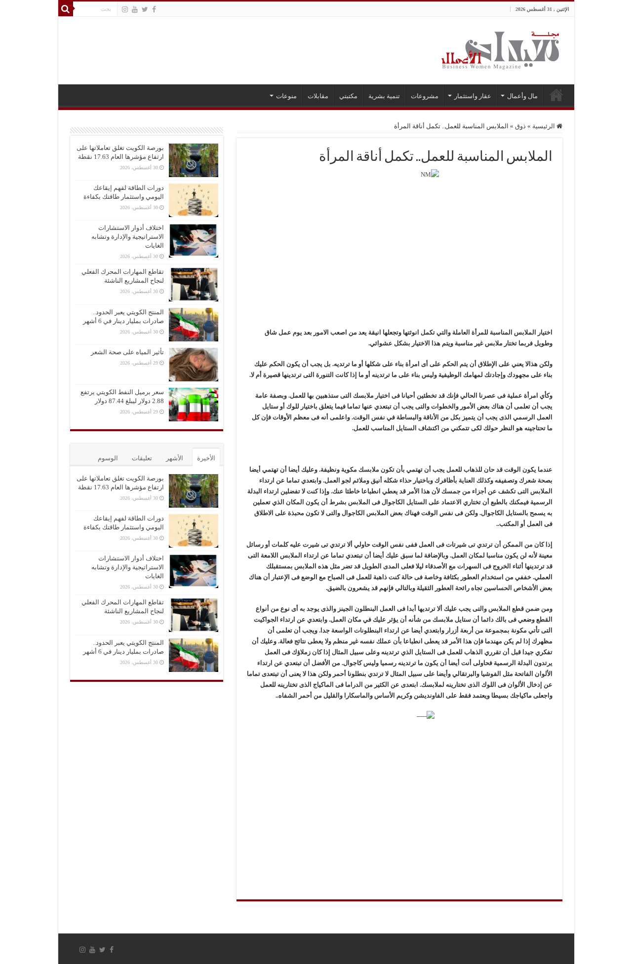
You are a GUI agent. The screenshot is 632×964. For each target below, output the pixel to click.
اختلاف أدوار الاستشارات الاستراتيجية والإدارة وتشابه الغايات (127, 236)
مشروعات (424, 96)
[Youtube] (135, 9)
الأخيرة (206, 458)
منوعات (286, 96)
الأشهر (174, 458)
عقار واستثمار (472, 96)
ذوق (520, 126)
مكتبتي (348, 96)
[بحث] (65, 8)
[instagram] (125, 9)
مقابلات (318, 96)
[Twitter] (145, 9)
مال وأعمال (522, 96)
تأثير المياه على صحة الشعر (127, 352)
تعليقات (142, 458)
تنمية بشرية (384, 96)
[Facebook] (154, 9)
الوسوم (108, 458)
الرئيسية (556, 94)
